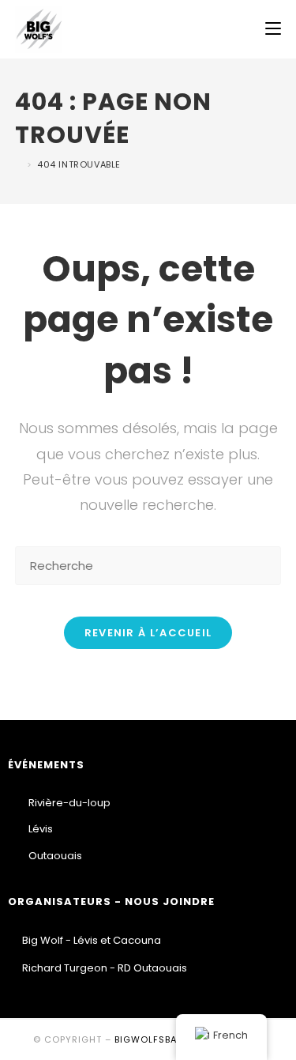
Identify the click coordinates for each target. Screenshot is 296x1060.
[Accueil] (19, 164)
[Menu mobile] (273, 29)
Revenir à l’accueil (148, 632)
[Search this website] (148, 564)
